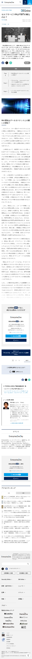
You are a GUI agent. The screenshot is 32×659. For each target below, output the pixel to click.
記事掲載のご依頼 (8, 573)
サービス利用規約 (10, 643)
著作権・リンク (9, 635)
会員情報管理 (9, 637)
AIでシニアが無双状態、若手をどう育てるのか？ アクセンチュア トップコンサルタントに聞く (17, 497)
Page (5, 83)
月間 (23, 493)
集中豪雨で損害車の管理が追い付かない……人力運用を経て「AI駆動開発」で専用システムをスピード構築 (17, 532)
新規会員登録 (16, 336)
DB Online (21, 579)
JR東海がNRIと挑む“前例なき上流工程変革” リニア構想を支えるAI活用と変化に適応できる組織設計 (17, 541)
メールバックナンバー (16, 332)
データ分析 (4, 24)
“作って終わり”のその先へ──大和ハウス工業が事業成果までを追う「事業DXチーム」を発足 (17, 502)
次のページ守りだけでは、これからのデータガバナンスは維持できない (16, 352)
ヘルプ (7, 633)
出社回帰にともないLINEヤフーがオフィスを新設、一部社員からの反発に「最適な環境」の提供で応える (17, 527)
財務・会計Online (7, 586)
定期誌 (20, 599)
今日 (9, 493)
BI (8, 24)
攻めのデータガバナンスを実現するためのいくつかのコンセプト (20, 85)
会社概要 (8, 641)
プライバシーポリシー (11, 645)
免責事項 (8, 639)
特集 (3, 599)
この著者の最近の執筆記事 (16, 423)
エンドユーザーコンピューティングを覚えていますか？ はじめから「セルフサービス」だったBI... (16, 391)
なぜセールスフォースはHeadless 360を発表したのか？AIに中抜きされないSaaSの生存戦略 (16, 516)
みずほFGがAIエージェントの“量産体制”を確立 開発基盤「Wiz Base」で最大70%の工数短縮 (17, 506)
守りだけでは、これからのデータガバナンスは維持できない (20, 81)
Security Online (6, 579)
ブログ (3, 605)
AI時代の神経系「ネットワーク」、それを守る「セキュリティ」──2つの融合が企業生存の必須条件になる (17, 511)
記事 (3, 592)
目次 (16, 68)
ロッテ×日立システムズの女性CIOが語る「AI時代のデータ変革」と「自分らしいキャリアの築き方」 (17, 536)
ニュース (20, 586)
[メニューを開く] (2, 2)
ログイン (17, 340)
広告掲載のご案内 (23, 573)
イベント (20, 592)
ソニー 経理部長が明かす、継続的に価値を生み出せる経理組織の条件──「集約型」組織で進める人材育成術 (17, 521)
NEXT (27, 360)
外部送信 (8, 648)
